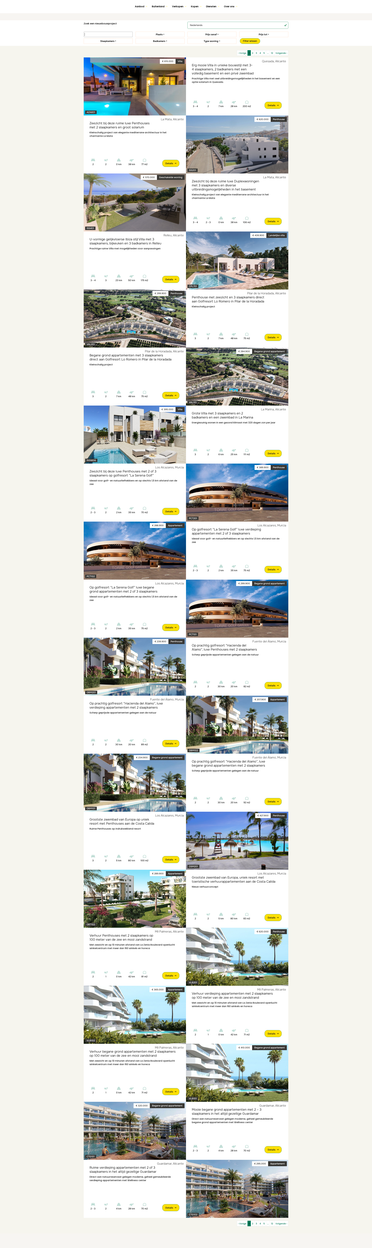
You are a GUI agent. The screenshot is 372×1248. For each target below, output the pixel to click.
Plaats (159, 34)
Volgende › (281, 53)
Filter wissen (250, 40)
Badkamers (159, 41)
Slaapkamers (107, 41)
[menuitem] (141, 6)
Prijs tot (263, 34)
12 (272, 53)
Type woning (211, 41)
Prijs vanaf (211, 34)
